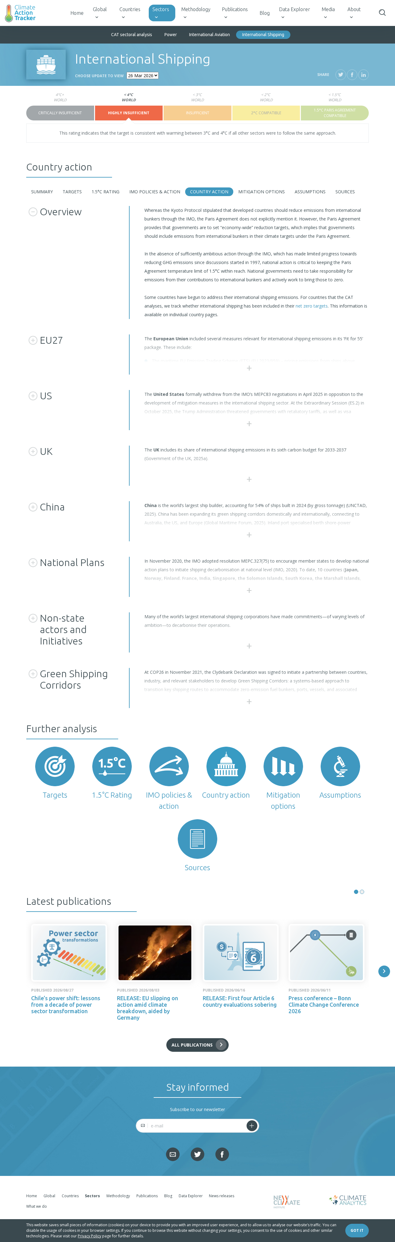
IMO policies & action (154, 192)
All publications (192, 1045)
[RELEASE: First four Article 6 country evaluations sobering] (241, 953)
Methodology (195, 9)
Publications (235, 9)
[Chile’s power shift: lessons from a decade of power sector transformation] (69, 953)
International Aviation (209, 34)
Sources (345, 192)
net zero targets (312, 306)
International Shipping (263, 34)
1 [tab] (356, 892)
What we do (36, 1206)
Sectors (160, 9)
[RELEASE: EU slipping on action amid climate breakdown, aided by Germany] (155, 953)
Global (100, 9)
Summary (42, 192)
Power (170, 34)
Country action (209, 192)
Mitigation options (261, 192)
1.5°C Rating (105, 192)
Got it (357, 1230)
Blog (265, 13)
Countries (129, 9)
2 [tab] (362, 892)
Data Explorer (294, 9)
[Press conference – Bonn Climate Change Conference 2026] (326, 953)
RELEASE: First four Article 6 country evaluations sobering (240, 1001)
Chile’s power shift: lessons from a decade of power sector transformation (65, 1004)
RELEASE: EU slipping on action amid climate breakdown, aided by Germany (147, 1008)
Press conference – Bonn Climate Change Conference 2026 (324, 1004)
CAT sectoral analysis (131, 34)
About (354, 9)
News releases (221, 1195)
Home (77, 13)
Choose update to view (99, 75)
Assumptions (310, 192)
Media (328, 9)
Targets (72, 192)
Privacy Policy (89, 1236)
